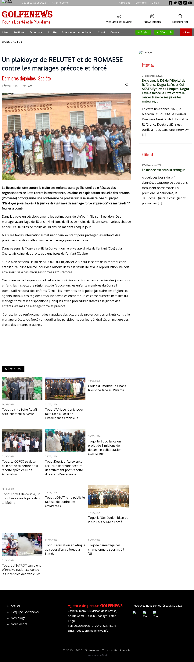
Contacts (141, 2)
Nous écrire (19, 624)
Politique (18, 32)
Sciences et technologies (77, 32)
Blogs (155, 2)
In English (143, 32)
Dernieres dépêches (19, 78)
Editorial (147, 154)
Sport (101, 32)
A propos (124, 2)
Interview (148, 65)
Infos (5, 32)
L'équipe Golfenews (25, 612)
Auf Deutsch (164, 32)
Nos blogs (18, 618)
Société (52, 32)
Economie (36, 32)
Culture (114, 32)
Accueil (15, 606)
